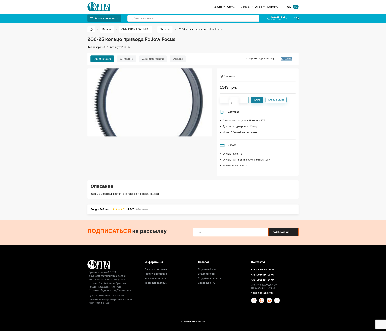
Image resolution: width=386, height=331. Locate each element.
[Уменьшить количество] (224, 100)
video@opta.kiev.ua (262, 292)
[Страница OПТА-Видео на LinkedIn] (277, 300)
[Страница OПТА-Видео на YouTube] (269, 300)
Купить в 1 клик (276, 100)
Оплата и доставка (156, 269)
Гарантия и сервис (156, 273)
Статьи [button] (231, 6)
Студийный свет (208, 269)
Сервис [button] (245, 6)
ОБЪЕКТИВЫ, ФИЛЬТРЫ (135, 29)
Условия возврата (155, 278)
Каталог (107, 29)
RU (295, 6)
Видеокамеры (206, 273)
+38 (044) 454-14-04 (262, 269)
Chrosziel (165, 29)
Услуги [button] (218, 6)
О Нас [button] (258, 6)
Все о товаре (102, 58)
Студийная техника (209, 278)
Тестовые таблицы (156, 282)
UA (289, 6)
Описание (126, 58)
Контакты (272, 6)
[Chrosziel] (286, 58)
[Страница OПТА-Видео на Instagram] (261, 300)
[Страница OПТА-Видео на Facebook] (254, 300)
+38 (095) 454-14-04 (262, 274)
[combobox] (193, 18)
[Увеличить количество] (243, 100)
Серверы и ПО (206, 282)
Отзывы (178, 58)
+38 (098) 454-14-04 (262, 279)
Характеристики (153, 58)
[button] (104, 18)
